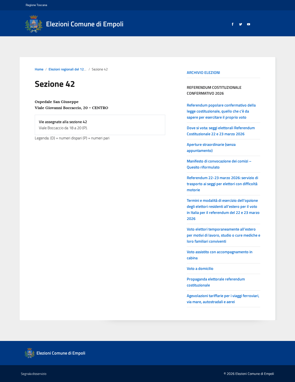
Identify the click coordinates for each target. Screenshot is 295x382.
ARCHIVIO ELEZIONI (203, 72)
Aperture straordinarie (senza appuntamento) (211, 147)
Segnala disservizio (33, 373)
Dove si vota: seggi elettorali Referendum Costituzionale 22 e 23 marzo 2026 (221, 131)
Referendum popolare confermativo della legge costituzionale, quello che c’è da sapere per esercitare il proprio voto (221, 111)
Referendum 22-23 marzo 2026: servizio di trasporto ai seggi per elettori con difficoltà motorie (222, 184)
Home (39, 69)
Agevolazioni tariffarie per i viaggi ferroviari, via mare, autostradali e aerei (223, 299)
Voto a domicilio (200, 268)
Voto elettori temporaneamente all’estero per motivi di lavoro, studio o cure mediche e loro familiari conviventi (223, 235)
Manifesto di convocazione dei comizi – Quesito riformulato (219, 164)
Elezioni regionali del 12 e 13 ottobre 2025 (80, 69)
